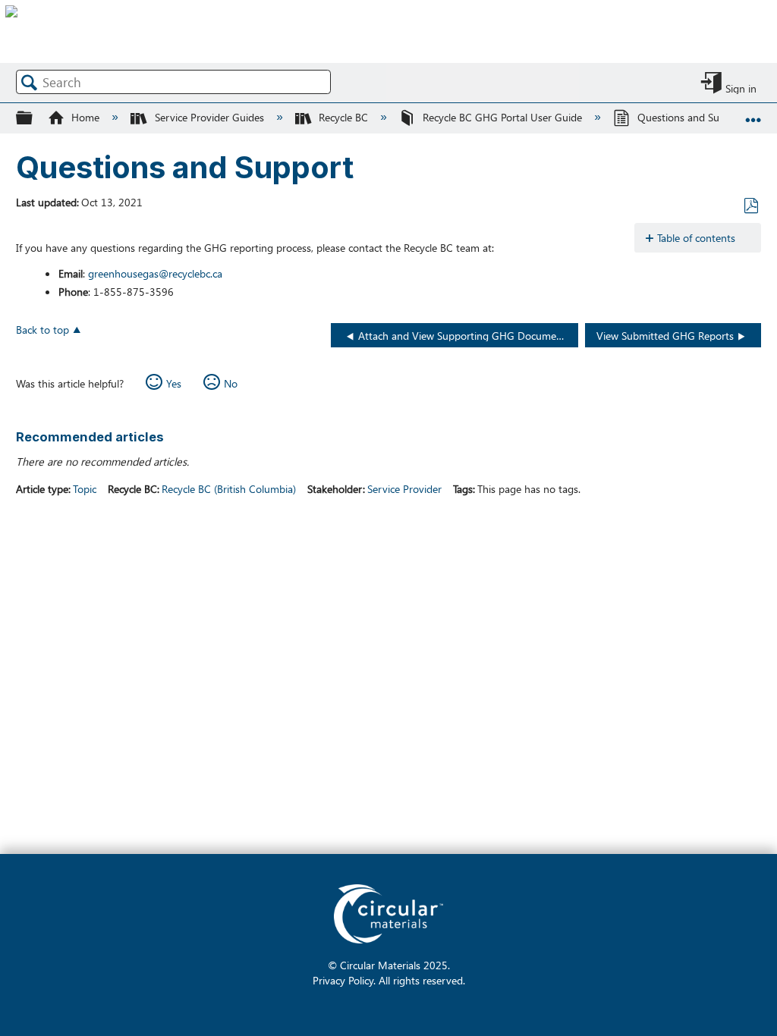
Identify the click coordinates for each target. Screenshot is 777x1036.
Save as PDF (751, 206)
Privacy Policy (343, 979)
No (231, 383)
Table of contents (696, 237)
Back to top (42, 328)
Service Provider (404, 488)
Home (85, 116)
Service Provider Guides (209, 116)
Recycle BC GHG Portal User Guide (502, 116)
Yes (173, 383)
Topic (84, 488)
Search (29, 82)
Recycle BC (343, 116)
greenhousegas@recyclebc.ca (155, 273)
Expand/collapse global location (753, 112)
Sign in (741, 87)
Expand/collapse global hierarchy (34, 117)
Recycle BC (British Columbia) (229, 488)
